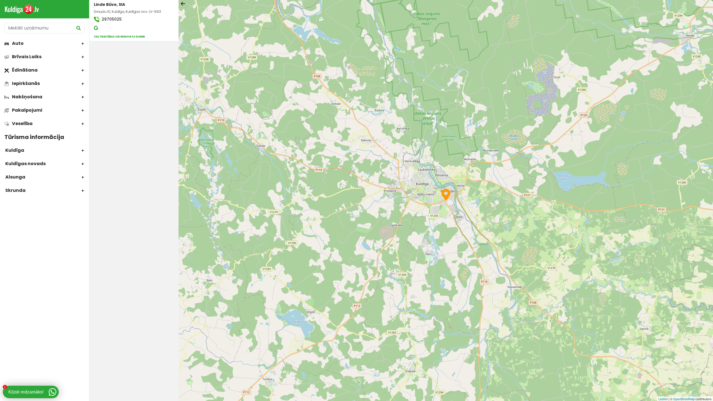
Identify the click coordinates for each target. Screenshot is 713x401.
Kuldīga (14, 150)
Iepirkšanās (25, 83)
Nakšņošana (26, 97)
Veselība (22, 123)
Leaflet (663, 399)
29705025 (111, 19)
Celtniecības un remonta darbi (119, 37)
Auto (17, 43)
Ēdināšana (24, 70)
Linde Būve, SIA (109, 4)
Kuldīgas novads (25, 163)
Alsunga (14, 177)
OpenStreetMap (684, 399)
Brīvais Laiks (26, 56)
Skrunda (15, 190)
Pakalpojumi (26, 110)
